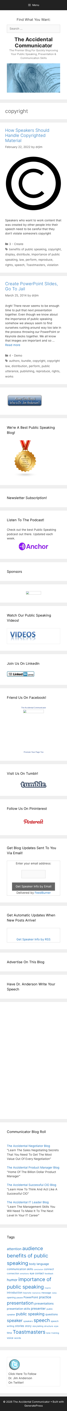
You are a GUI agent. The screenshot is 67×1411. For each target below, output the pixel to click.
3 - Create (16, 244)
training (55, 1333)
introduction (14, 1292)
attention (14, 1249)
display (10, 254)
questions (51, 1314)
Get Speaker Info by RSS (33, 939)
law (21, 259)
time (9, 1332)
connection (13, 1273)
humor (12, 1280)
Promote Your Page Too (33, 752)
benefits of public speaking (27, 249)
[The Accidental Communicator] (33, 712)
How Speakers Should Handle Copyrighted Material (27, 135)
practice (45, 1297)
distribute (23, 254)
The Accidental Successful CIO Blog (31, 1185)
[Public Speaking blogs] (25, 476)
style (56, 1326)
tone (48, 1333)
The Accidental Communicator (33, 42)
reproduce (45, 259)
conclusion (38, 1269)
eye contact (37, 1273)
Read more (12, 345)
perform (31, 259)
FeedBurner (43, 892)
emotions (24, 1273)
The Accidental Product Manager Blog (33, 1167)
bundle (26, 360)
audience (32, 1248)
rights (9, 265)
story (28, 1326)
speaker (15, 1320)
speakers (28, 1321)
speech (20, 265)
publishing (27, 371)
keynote (27, 1292)
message (46, 1292)
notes (54, 1293)
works (9, 376)
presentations (44, 1303)
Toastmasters (35, 265)
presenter (38, 1309)
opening (11, 1297)
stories (19, 1326)
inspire (48, 1288)
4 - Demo (15, 355)
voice (10, 1337)
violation (52, 265)
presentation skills (18, 1308)
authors (14, 360)
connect (49, 1269)
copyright (54, 249)
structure (48, 1326)
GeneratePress (33, 1405)
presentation (20, 1303)
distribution (19, 366)
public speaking (30, 1314)
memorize (36, 1293)
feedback (49, 1273)
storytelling (37, 1326)
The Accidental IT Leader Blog (28, 1202)
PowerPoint (31, 1297)
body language (39, 1264)
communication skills (20, 1269)
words (17, 1338)
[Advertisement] (17, 1060)
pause (19, 1297)
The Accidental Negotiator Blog (28, 1146)
